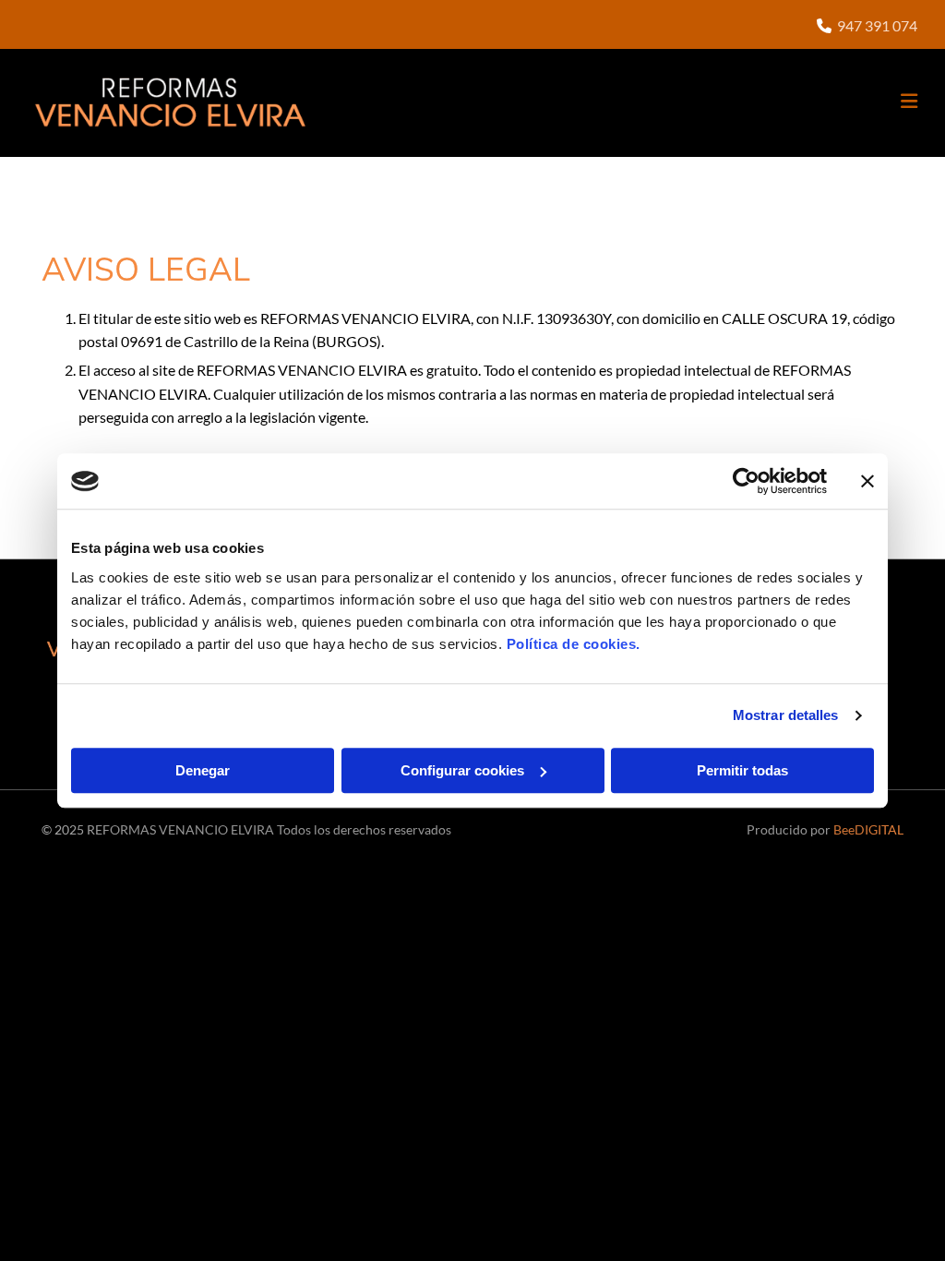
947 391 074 (877, 25)
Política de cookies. (573, 644)
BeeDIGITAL (868, 829)
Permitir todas (742, 770)
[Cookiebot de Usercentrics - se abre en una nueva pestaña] (746, 481)
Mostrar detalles (786, 715)
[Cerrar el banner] (867, 480)
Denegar (202, 770)
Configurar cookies (462, 770)
